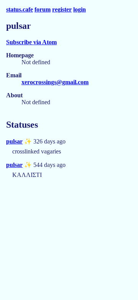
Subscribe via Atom (31, 42)
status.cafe (19, 9)
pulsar (14, 141)
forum (42, 9)
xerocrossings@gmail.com (55, 82)
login (79, 9)
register (62, 9)
